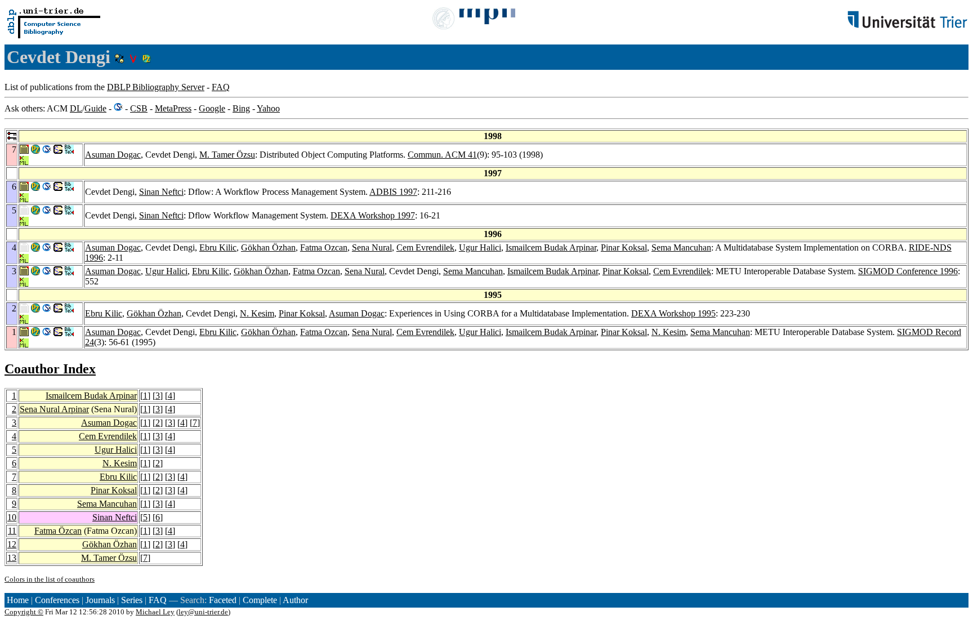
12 (11, 544)
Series (131, 600)
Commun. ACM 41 (442, 154)
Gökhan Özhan (268, 247)
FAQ (221, 87)
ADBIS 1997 (393, 192)
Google (212, 108)
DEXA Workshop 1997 (373, 215)
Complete (260, 600)
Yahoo (268, 108)
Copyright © (24, 612)
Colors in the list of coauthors (50, 579)
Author (295, 600)
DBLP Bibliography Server (155, 87)
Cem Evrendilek (425, 247)
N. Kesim (257, 313)
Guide (95, 108)
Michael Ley (155, 612)
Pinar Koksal (624, 247)
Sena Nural (372, 247)
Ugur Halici (480, 247)
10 (11, 517)
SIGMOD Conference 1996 (908, 271)
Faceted (222, 600)
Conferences (57, 600)
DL (76, 108)
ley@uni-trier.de (203, 612)
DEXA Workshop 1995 (673, 313)
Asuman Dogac (113, 154)
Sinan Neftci (161, 192)
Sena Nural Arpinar (54, 409)
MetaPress (173, 108)
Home (18, 600)
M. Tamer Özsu (227, 154)
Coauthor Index (50, 369)
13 (11, 558)
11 (12, 531)
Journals (100, 600)
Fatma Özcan (58, 531)
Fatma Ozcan (323, 247)
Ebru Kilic (217, 247)
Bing (241, 108)
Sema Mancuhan (681, 247)
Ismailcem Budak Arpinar (551, 247)
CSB (139, 108)
